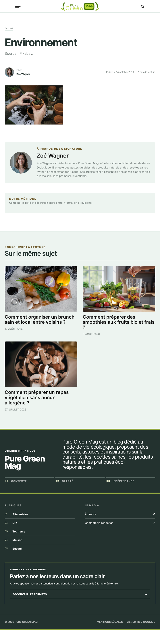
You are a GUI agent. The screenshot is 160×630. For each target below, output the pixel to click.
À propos (120, 514)
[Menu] (18, 6)
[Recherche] (142, 6)
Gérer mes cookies (141, 621)
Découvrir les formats (80, 594)
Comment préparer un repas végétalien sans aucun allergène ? (37, 397)
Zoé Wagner (53, 155)
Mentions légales (110, 621)
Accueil (9, 28)
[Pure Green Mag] (80, 6)
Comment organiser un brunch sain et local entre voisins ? (40, 319)
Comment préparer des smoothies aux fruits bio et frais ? (119, 322)
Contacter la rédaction (120, 522)
